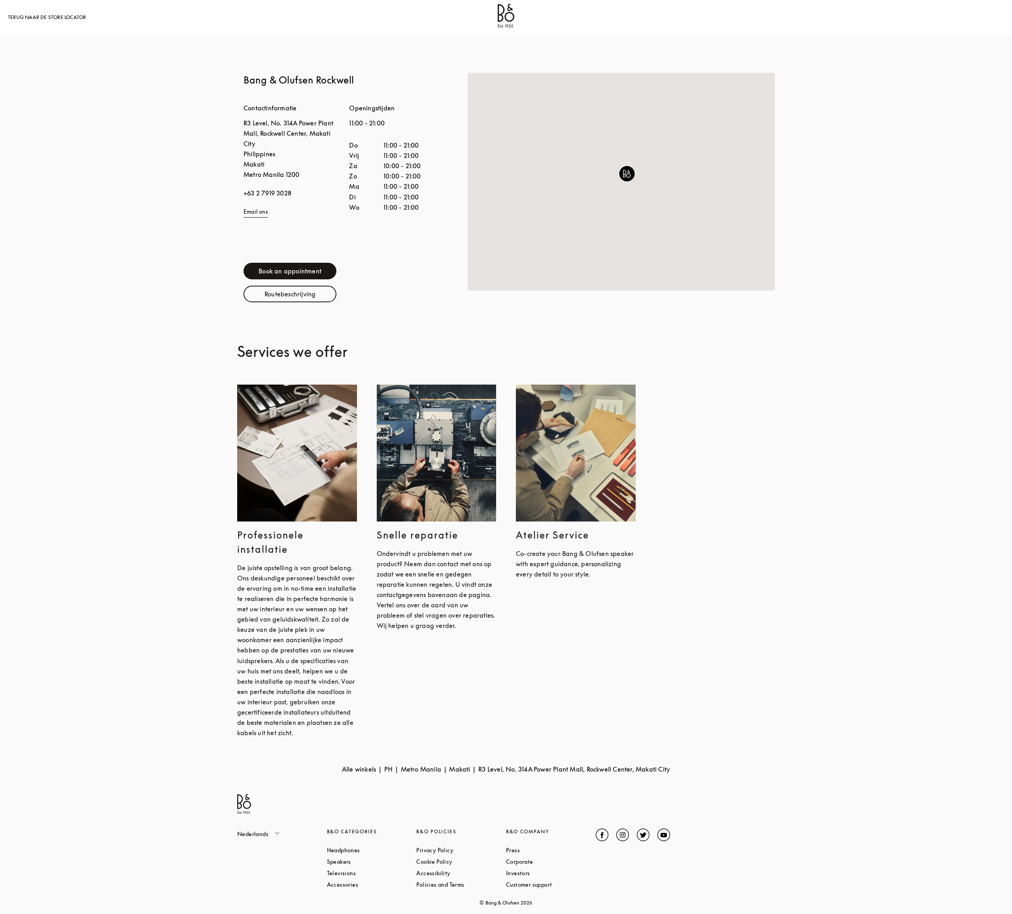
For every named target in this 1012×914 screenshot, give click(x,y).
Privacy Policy (461, 850)
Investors (548, 873)
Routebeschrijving (300, 296)
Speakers (369, 861)
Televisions (371, 873)
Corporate (549, 861)
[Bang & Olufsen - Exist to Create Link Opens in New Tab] (506, 25)
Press (543, 850)
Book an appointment (297, 273)
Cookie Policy (461, 861)
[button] (627, 174)
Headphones (372, 850)
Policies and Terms (461, 884)
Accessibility (461, 873)
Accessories (372, 884)
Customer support (551, 884)
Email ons (256, 211)
